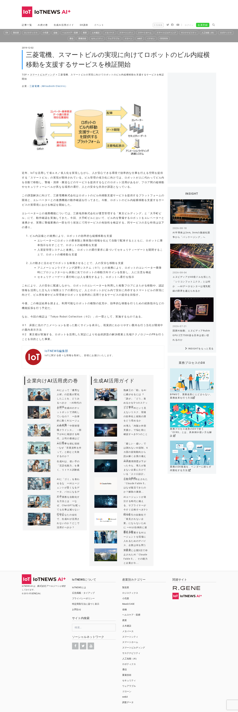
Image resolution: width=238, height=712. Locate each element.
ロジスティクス (31, 33)
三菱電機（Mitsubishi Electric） (48, 86)
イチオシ (151, 38)
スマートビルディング (166, 33)
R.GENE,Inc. (35, 593)
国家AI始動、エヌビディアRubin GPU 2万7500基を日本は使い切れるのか (191, 335)
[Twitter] (83, 646)
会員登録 (203, 25)
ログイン (189, 25)
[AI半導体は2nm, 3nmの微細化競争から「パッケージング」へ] (192, 211)
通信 (71, 38)
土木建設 (96, 33)
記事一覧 (27, 25)
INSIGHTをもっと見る (201, 348)
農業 (85, 33)
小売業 (45, 33)
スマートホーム (145, 33)
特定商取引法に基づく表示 (85, 604)
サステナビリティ (189, 33)
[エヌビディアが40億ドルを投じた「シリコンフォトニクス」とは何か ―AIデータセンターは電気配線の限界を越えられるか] (192, 256)
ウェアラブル (113, 38)
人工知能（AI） (208, 33)
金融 (55, 33)
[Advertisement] (157, 12)
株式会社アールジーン (48, 586)
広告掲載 (158, 25)
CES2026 (164, 38)
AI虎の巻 (43, 25)
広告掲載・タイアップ (83, 593)
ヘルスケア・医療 (70, 33)
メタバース (109, 33)
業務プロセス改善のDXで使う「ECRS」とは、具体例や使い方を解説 (191, 432)
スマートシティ (126, 33)
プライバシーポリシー (83, 598)
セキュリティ (97, 38)
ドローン (128, 38)
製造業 (16, 33)
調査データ (128, 702)
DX (7, 33)
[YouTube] (91, 646)
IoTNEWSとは (79, 587)
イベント (99, 25)
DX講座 (84, 25)
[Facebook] (75, 646)
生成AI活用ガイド (64, 25)
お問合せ (76, 609)
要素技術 (82, 38)
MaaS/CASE (128, 604)
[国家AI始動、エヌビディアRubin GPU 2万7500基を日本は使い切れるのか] (192, 309)
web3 (139, 38)
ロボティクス (226, 33)
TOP (24, 74)
